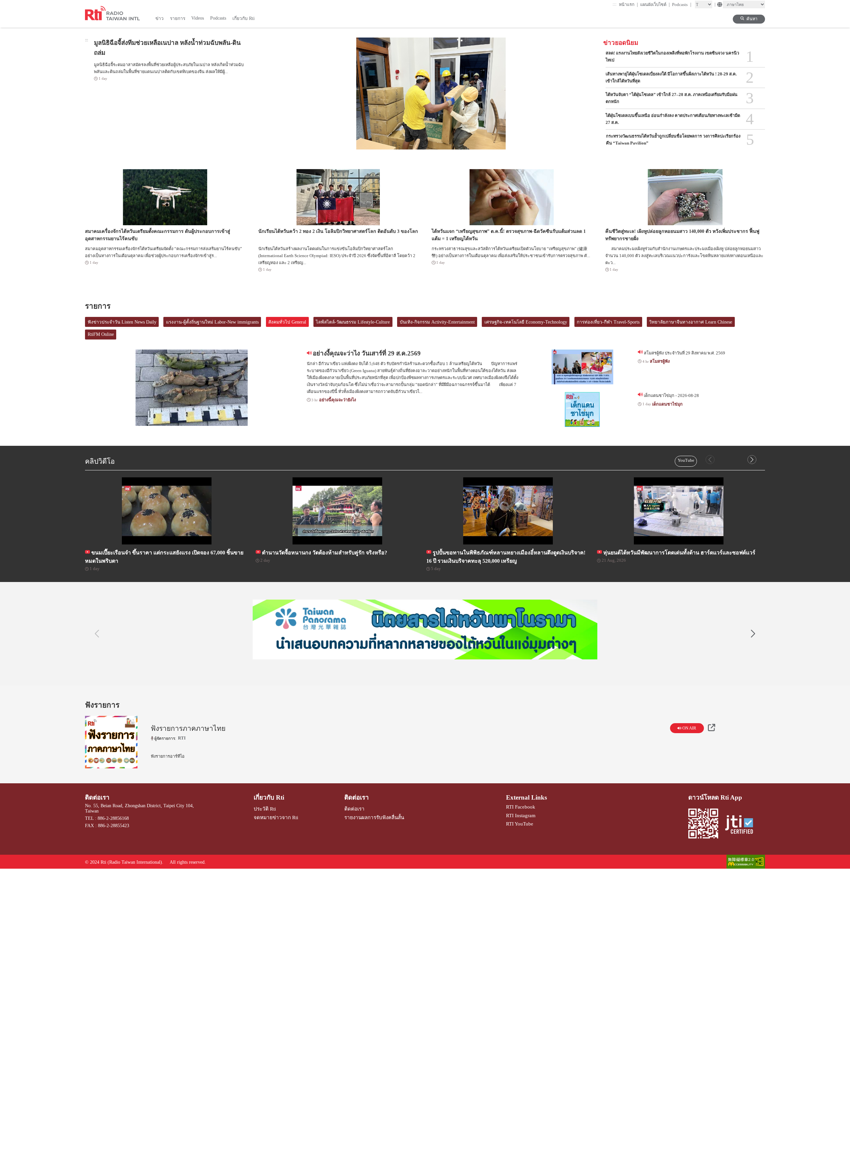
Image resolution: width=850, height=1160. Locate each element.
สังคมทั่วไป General (287, 322)
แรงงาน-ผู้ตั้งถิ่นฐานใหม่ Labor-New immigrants (212, 322)
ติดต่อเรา (97, 797)
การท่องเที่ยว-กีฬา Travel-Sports (608, 322)
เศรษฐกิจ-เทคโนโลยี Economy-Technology (525, 322)
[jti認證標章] (742, 825)
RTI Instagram (521, 815)
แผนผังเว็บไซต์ (655, 4)
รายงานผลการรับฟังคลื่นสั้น (374, 817)
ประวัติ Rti (265, 809)
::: (615, 4)
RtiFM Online (101, 334)
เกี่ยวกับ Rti (269, 797)
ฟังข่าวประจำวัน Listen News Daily (122, 322)
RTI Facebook (520, 807)
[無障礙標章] (745, 862)
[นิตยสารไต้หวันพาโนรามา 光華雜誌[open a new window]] (425, 629)
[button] (751, 459)
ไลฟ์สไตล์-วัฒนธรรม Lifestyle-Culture (353, 322)
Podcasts (681, 4)
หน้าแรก (628, 4)
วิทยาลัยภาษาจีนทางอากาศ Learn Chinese (690, 322)
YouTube (686, 460)
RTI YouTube (519, 823)
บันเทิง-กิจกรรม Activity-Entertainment (437, 322)
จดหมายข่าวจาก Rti (276, 817)
